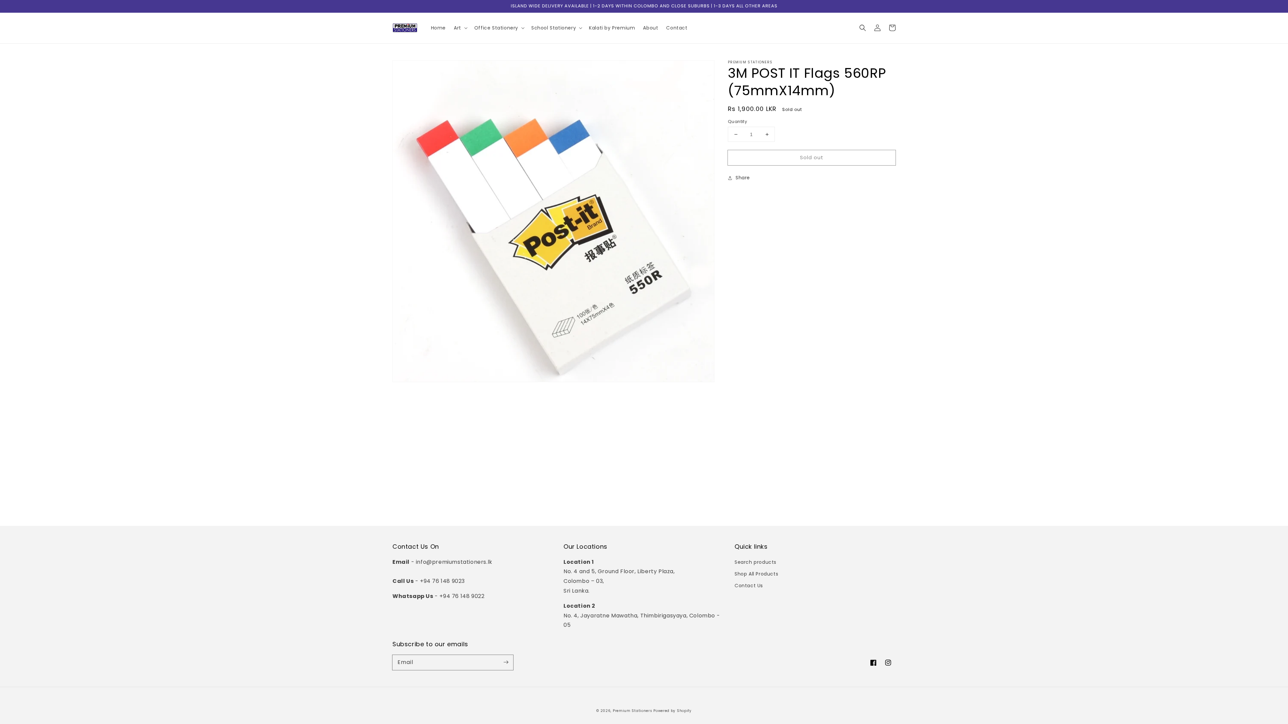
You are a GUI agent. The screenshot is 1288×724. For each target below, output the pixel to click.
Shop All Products (756, 573)
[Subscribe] (505, 662)
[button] (862, 27)
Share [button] (743, 177)
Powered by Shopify (672, 710)
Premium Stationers (632, 710)
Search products (755, 562)
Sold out (811, 157)
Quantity (737, 121)
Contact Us (749, 585)
